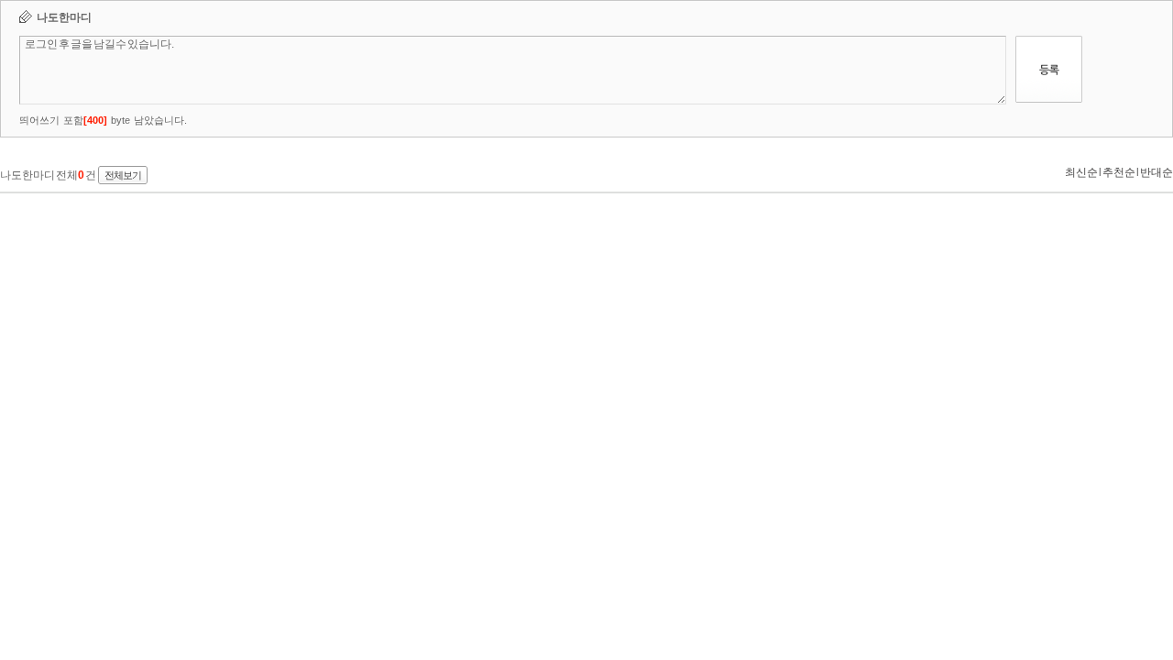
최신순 (1081, 172)
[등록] (1048, 99)
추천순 (1118, 172)
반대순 (1156, 172)
